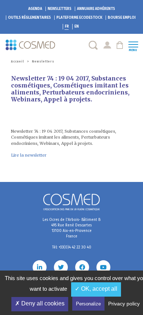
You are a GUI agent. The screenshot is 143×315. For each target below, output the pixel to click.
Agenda (35, 9)
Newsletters (60, 9)
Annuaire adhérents (96, 9)
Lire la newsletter (29, 155)
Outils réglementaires (29, 17)
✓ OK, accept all (96, 289)
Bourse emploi (122, 17)
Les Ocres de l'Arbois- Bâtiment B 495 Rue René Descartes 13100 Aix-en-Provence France (71, 228)
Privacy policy (124, 304)
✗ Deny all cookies (40, 303)
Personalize (88, 304)
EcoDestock (79, 17)
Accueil (17, 61)
